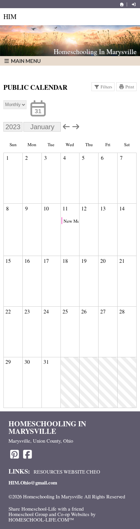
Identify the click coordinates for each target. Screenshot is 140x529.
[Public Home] (122, 4)
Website (74, 471)
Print (129, 87)
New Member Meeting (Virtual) (71, 221)
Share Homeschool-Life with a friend (46, 509)
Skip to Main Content (35, 502)
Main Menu (25, 61)
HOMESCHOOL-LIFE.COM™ (41, 519)
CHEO (93, 471)
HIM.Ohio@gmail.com (32, 482)
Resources (48, 471)
